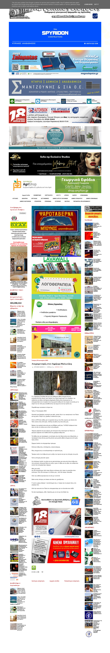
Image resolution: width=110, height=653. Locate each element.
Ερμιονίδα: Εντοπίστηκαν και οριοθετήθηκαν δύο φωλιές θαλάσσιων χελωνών (21, 348)
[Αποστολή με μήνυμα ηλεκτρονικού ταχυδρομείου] (32, 572)
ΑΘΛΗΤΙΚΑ (25, 198)
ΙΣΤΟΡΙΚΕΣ (58, 201)
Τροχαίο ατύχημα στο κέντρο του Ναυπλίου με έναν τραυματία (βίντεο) (21, 356)
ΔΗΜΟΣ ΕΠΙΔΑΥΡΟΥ (77, 198)
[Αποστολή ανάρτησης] (42, 572)
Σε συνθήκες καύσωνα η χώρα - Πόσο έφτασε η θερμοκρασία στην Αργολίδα (21, 365)
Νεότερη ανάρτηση (38, 581)
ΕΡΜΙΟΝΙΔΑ (48, 201)
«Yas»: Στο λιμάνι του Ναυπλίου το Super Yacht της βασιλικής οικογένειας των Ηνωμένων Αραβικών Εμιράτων (18, 323)
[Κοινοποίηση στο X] (36, 572)
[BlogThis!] (34, 572)
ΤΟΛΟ (61, 367)
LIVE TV (58, 195)
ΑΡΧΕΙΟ (66, 195)
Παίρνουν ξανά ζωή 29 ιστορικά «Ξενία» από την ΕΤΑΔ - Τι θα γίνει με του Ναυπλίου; (21, 314)
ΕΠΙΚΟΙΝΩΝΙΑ (84, 195)
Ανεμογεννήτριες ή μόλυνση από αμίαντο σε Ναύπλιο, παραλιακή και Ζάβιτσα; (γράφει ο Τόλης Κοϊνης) (18, 383)
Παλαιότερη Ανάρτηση (71, 581)
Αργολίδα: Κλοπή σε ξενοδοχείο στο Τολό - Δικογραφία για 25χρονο (21, 339)
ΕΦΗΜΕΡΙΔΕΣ (37, 195)
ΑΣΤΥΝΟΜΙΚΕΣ (45, 198)
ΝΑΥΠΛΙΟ (67, 201)
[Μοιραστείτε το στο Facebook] (38, 572)
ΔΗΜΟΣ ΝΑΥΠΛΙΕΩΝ (25, 201)
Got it (96, 4)
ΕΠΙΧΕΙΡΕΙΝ (38, 201)
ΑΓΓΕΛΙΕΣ (15, 198)
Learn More (88, 4)
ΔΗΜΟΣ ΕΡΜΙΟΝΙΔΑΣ (92, 198)
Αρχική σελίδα (54, 581)
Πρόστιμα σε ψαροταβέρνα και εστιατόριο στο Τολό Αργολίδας (21, 331)
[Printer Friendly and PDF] (34, 569)
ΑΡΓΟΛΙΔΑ (34, 198)
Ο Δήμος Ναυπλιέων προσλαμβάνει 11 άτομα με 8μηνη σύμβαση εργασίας (21, 373)
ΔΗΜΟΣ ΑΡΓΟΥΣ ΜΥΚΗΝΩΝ (60, 198)
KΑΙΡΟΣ (74, 195)
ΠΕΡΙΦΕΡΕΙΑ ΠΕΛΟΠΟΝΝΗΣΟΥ (81, 201)
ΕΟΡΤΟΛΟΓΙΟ (48, 195)
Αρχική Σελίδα (26, 195)
